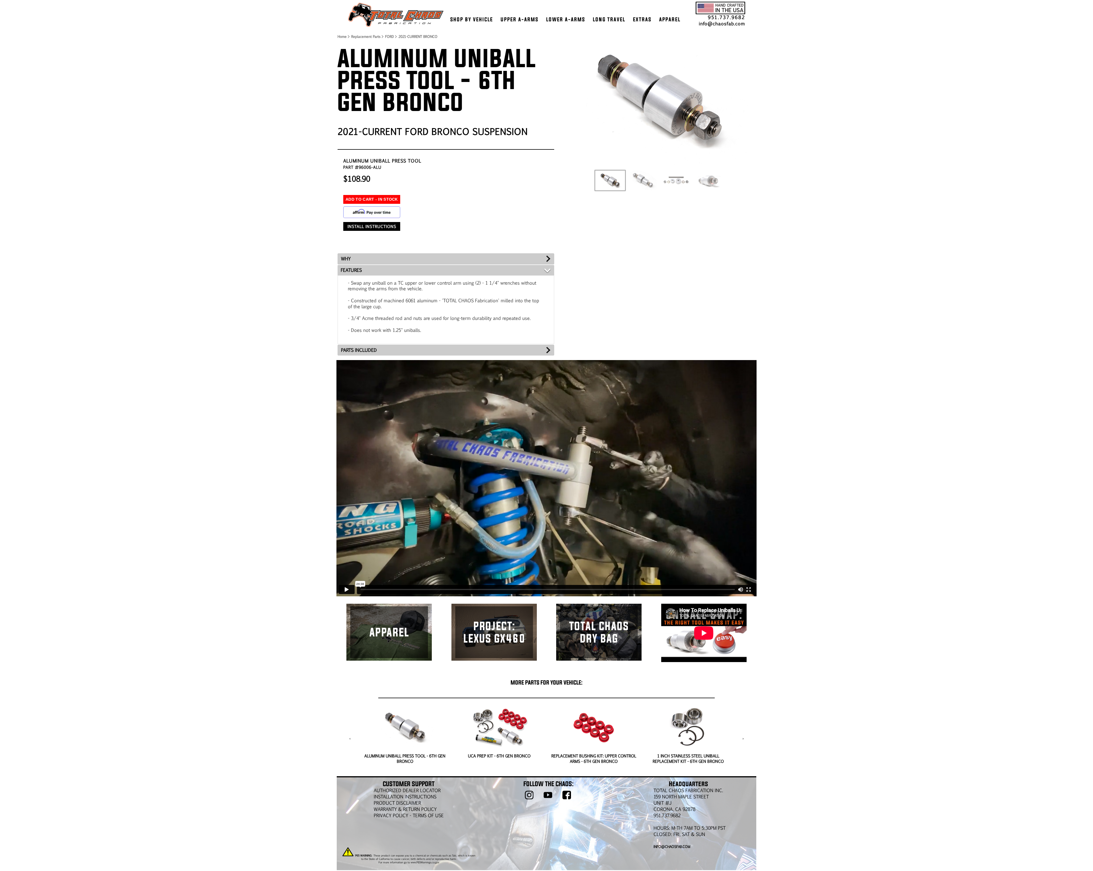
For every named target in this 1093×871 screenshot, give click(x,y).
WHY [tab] (346, 259)
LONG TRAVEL (609, 19)
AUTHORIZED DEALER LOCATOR (407, 790)
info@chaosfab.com (722, 23)
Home (342, 36)
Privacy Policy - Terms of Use (409, 815)
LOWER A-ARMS (565, 19)
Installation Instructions (405, 797)
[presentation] (350, 738)
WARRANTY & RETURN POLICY (405, 809)
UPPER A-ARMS (520, 19)
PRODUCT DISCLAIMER (397, 803)
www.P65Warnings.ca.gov (425, 862)
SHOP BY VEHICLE (471, 19)
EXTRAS (642, 19)
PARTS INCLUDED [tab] (359, 350)
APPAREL (670, 19)
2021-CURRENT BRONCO (417, 36)
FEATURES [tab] (351, 270)
